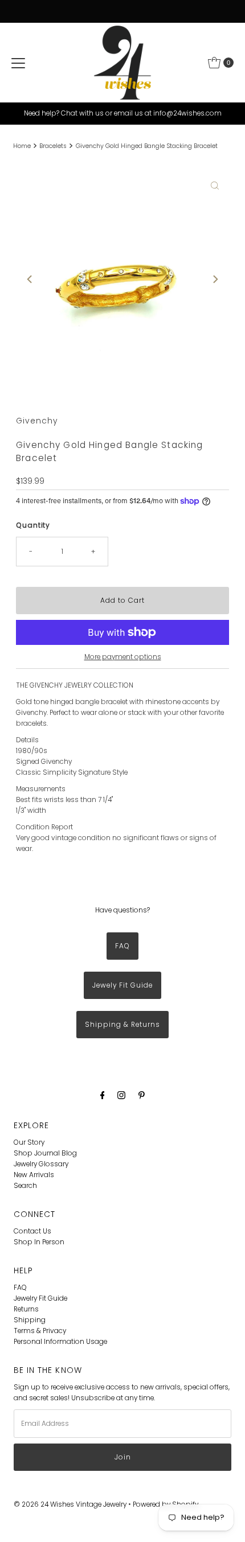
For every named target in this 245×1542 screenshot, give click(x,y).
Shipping (30, 1320)
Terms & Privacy (40, 1330)
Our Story (29, 1142)
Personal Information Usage (60, 1341)
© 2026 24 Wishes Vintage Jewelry (71, 1504)
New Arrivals (34, 1174)
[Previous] (30, 279)
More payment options (122, 656)
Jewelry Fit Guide (40, 1298)
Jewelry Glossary (41, 1164)
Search (25, 1185)
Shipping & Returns (122, 1024)
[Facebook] (102, 1094)
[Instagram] (121, 1094)
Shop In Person (39, 1242)
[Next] (214, 279)
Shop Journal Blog (45, 1153)
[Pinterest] (141, 1094)
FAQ (122, 946)
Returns (26, 1309)
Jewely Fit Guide (122, 985)
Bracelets (53, 146)
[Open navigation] (18, 62)
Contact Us (32, 1231)
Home (22, 146)
